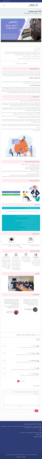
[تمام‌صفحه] (39, 41)
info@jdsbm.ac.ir (36, 436)
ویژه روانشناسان (19, 334)
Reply (4, 345)
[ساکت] (38, 41)
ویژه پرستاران (28, 334)
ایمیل (19, 405)
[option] (11, 241)
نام (37, 405)
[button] (21, 30)
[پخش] (2, 41)
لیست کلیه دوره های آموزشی (6, 1)
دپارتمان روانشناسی (36, 13)
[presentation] (3, 308)
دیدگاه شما (36, 394)
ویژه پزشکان (23, 334)
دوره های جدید (33, 334)
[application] (21, 30)
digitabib (24, 457)
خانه (40, 13)
